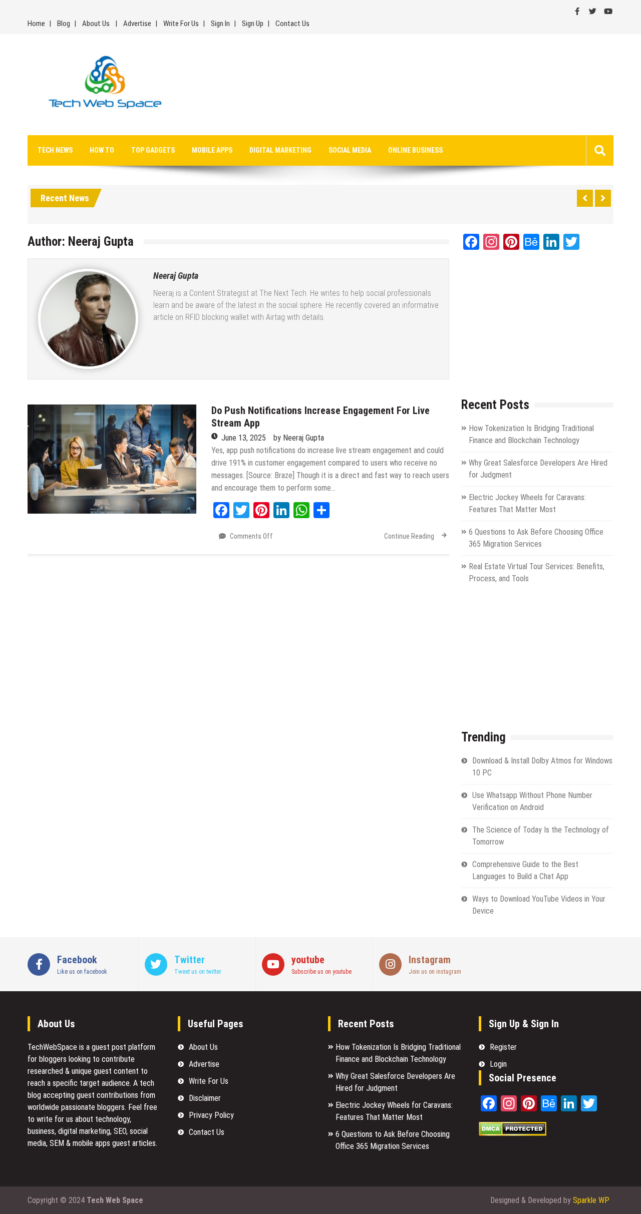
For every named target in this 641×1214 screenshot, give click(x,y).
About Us (96, 23)
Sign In (220, 23)
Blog (63, 23)
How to (102, 150)
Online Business (415, 150)
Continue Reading (409, 536)
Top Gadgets (153, 150)
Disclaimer (205, 1098)
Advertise (137, 23)
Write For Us (181, 23)
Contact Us (292, 23)
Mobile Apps (212, 150)
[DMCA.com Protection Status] (512, 1133)
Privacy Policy (211, 1115)
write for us (55, 1119)
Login (498, 1064)
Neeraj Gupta (175, 275)
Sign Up (252, 23)
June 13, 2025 (243, 438)
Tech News (55, 150)
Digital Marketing (280, 150)
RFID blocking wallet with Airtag (235, 317)
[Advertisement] (412, 84)
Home (36, 23)
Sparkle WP (591, 1200)
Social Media (350, 150)
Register (503, 1047)
